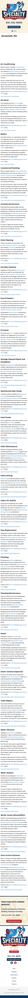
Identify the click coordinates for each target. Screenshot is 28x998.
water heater (19, 776)
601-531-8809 (14, 22)
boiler (12, 137)
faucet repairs (13, 312)
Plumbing (14, 972)
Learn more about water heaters (9, 811)
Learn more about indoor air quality (10, 526)
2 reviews (15, 949)
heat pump (11, 422)
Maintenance (14, 975)
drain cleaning (12, 247)
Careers (14, 981)
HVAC (14, 968)
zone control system (6, 865)
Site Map (22, 992)
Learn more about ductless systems (10, 294)
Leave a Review (14, 951)
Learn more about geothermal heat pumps (12, 413)
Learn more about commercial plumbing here (13, 200)
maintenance (15, 451)
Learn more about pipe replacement (10, 553)
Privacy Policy (6, 992)
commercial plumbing (20, 171)
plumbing (12, 560)
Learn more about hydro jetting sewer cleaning (13, 497)
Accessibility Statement (15, 992)
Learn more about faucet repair (9, 326)
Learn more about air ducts (8, 130)
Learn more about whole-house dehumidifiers (13, 851)
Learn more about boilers (7, 164)
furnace (12, 333)
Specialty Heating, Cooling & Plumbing (14, 109)
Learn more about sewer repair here (10, 668)
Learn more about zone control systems (11, 890)
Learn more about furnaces (8, 355)
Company (14, 978)
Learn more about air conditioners (10, 96)
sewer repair (15, 636)
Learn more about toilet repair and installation (13, 726)
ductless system (20, 270)
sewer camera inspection (13, 677)
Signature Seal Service (17, 458)
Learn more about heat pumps (9, 443)
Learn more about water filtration (10, 769)
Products (14, 984)
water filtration (11, 733)
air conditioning (19, 67)
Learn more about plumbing (8, 589)
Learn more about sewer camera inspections (13, 697)
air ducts (16, 103)
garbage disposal (10, 365)
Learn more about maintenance (9, 472)
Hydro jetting (4, 478)
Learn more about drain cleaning (9, 263)
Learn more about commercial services (11, 236)
